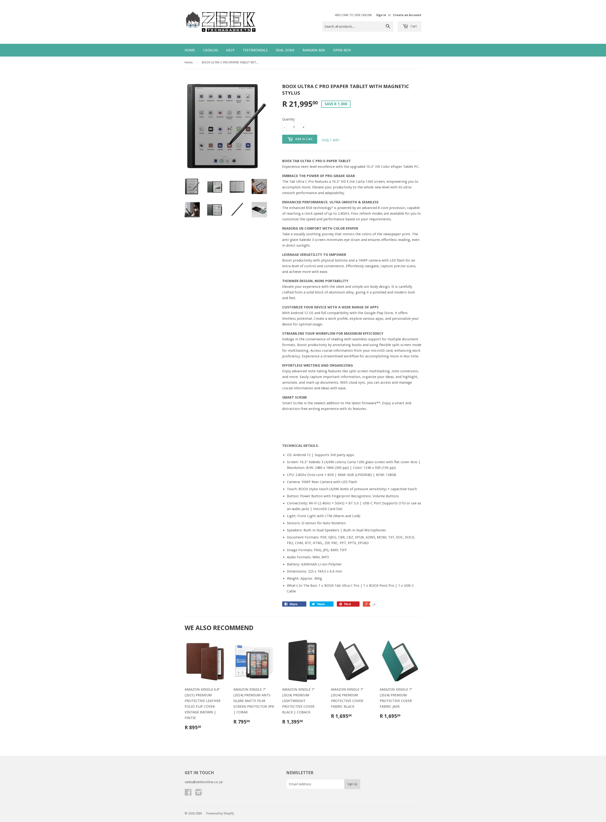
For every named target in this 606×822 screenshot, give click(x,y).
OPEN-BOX (342, 50)
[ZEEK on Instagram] (198, 794)
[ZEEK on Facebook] (188, 794)
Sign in (381, 15)
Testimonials (255, 50)
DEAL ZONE (285, 50)
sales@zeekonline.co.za (204, 782)
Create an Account (407, 15)
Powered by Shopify (220, 813)
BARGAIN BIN (314, 50)
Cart (413, 26)
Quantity (288, 119)
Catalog (210, 50)
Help (230, 50)
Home (190, 50)
